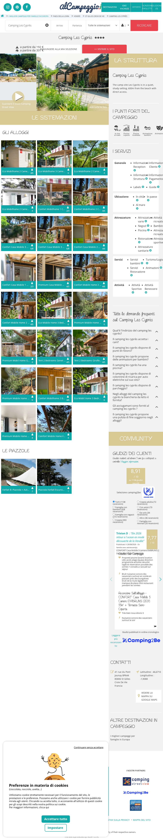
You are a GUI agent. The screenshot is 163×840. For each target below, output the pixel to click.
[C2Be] (136, 793)
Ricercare (144, 25)
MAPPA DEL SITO (142, 819)
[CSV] (136, 781)
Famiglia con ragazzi (123, 515)
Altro (149, 517)
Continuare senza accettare (88, 747)
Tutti (119, 502)
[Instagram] (8, 7)
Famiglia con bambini (120, 509)
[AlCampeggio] (81, 6)
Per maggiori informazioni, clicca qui (29, 807)
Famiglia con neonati (148, 522)
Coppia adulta (146, 502)
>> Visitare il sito (104, 49)
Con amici (144, 508)
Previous (111, 579)
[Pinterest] (17, 7)
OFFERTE (136, 7)
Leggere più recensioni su (117, 640)
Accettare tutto (55, 819)
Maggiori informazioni (129, 461)
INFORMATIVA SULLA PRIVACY (114, 819)
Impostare (56, 828)
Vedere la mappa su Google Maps (149, 696)
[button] (134, 170)
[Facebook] (27, 7)
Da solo (143, 513)
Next (160, 579)
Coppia (119, 521)
